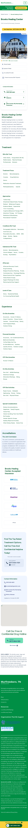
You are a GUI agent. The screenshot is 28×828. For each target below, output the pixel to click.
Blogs (2, 697)
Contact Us (3, 702)
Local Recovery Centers (6, 712)
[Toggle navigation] (25, 2)
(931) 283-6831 (10, 92)
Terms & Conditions (5, 812)
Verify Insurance (4, 699)
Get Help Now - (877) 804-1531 (13, 29)
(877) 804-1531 (14, 563)
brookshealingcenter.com (13, 586)
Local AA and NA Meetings (7, 709)
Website (8, 98)
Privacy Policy (14, 812)
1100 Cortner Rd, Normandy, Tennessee (14, 104)
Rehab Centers (4, 14)
